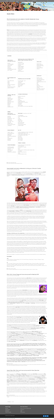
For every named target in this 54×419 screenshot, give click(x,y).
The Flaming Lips (17, 365)
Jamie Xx (21, 269)
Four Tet (18, 269)
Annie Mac (9, 364)
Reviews (6, 408)
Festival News (7, 409)
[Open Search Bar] (47, 1)
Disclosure (10, 269)
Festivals (9, 162)
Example (9, 163)
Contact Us (22, 409)
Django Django (15, 269)
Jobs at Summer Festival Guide (25, 408)
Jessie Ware (12, 163)
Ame (8, 269)
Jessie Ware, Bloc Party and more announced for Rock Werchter (23, 370)
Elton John (26, 364)
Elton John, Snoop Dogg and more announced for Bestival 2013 (23, 274)
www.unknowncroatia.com (38, 223)
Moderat (27, 269)
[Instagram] (47, 416)
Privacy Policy (22, 412)
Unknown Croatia (12, 268)
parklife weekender (17, 163)
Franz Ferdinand (34, 364)
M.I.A (41, 364)
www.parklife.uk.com (34, 25)
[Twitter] (46, 416)
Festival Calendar (8, 412)
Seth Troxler (8, 365)
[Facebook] (44, 416)
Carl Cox (21, 364)
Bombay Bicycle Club (16, 364)
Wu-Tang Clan (25, 365)
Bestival (9, 363)
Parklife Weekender (13, 162)
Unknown (30, 269)
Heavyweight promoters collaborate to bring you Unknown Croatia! (24, 168)
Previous (9, 401)
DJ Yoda (24, 364)
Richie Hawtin (44, 364)
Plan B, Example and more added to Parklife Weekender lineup (23, 19)
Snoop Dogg (12, 365)
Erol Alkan (30, 364)
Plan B (21, 163)
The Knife (21, 365)
